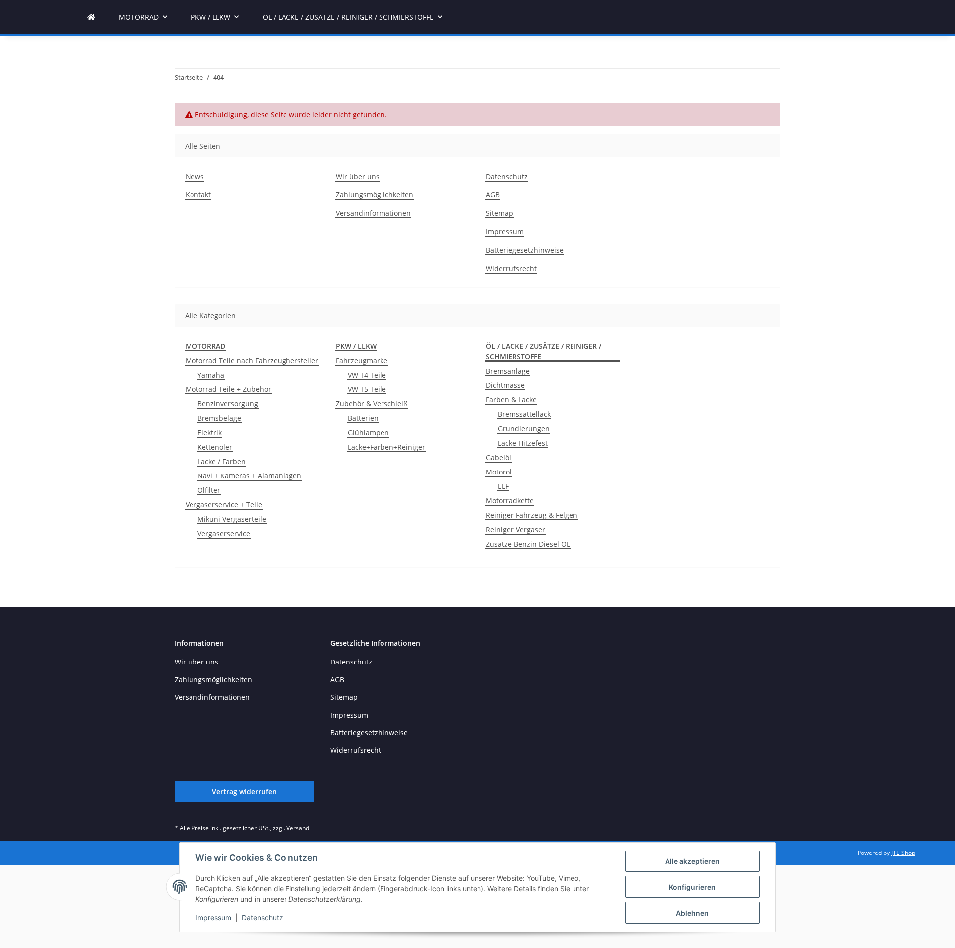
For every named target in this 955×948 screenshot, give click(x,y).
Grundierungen (524, 428)
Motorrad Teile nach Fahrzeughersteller (252, 360)
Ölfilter (208, 490)
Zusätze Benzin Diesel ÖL (528, 544)
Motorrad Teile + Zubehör (228, 389)
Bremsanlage (508, 371)
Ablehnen (692, 913)
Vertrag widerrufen (244, 791)
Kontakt (198, 194)
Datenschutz (262, 917)
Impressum (213, 917)
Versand (297, 828)
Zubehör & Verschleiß (372, 403)
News (195, 176)
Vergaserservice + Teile (224, 504)
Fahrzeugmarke (361, 360)
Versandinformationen (373, 213)
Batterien (363, 418)
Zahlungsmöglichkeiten (374, 194)
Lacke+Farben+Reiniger (386, 447)
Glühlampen (368, 432)
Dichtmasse (505, 385)
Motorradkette (510, 500)
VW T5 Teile (367, 389)
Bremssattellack (524, 414)
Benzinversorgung (227, 403)
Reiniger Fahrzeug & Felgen (531, 515)
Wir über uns (358, 176)
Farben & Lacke (511, 399)
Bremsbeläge (219, 418)
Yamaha (210, 374)
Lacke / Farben (221, 461)
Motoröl (499, 471)
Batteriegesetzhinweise (525, 250)
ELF (503, 486)
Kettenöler (214, 447)
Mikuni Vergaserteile (231, 519)
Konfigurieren (692, 887)
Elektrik (209, 432)
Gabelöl (498, 457)
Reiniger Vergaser (515, 529)
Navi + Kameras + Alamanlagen (249, 475)
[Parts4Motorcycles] (91, 17)
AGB (493, 194)
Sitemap (499, 213)
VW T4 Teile (367, 374)
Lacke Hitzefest (523, 443)
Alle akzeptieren (692, 861)
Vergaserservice (223, 533)
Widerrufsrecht (511, 268)
